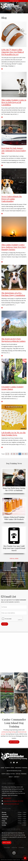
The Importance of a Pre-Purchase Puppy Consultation (13, 294)
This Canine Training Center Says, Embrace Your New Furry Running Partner (13, 247)
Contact (16, 777)
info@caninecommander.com (11, 804)
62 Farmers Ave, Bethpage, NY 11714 (13, 801)
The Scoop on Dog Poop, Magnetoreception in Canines (13, 339)
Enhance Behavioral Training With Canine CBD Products (14, 518)
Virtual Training (21, 774)
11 (17, 454)
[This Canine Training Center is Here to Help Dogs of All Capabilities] (14, 84)
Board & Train (9, 767)
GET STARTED (14, 742)
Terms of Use (14, 847)
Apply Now (6, 842)
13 (22, 454)
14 (25, 454)
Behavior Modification (14, 771)
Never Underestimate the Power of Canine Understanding (11, 198)
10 (14, 454)
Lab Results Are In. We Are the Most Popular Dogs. (13, 433)
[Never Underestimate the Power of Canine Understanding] (14, 181)
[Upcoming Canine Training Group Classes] (14, 371)
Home (2, 767)
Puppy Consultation (8, 774)
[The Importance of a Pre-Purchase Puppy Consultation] (14, 277)
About (11, 777)
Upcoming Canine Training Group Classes (12, 387)
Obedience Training (21, 767)
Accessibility (21, 847)
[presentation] (12, 619)
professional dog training (8, 732)
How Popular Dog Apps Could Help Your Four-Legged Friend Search (14, 548)
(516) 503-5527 (7, 798)
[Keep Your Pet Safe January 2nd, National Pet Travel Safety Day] (14, 132)
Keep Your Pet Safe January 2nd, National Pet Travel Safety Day (13, 150)
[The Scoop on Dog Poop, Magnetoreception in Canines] (14, 323)
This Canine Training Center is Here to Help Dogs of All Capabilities (13, 102)
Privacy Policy (7, 847)
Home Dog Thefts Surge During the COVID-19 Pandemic (14, 489)
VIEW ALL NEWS (14, 558)
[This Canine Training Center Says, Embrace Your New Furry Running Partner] (14, 229)
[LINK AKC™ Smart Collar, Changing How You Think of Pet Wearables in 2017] (14, 34)
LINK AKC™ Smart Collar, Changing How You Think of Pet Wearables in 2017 (12, 51)
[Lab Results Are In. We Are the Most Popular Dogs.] (14, 417)
